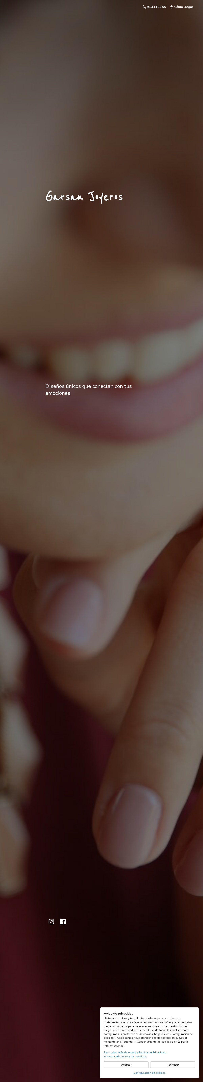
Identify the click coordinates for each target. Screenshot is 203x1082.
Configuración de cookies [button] (149, 1073)
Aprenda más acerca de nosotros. (125, 1056)
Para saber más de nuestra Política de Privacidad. (135, 1052)
